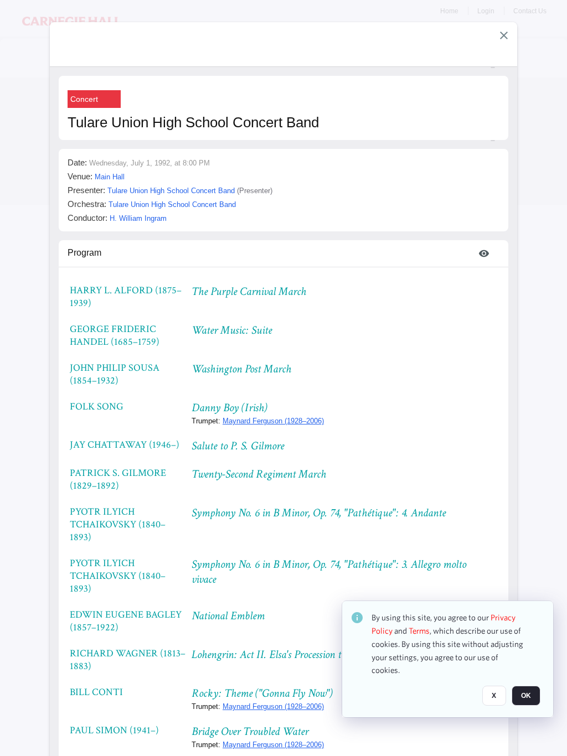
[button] (504, 35)
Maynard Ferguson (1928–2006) (273, 421)
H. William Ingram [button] (138, 218)
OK (526, 696)
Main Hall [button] (110, 177)
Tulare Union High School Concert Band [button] (171, 191)
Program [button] (84, 252)
